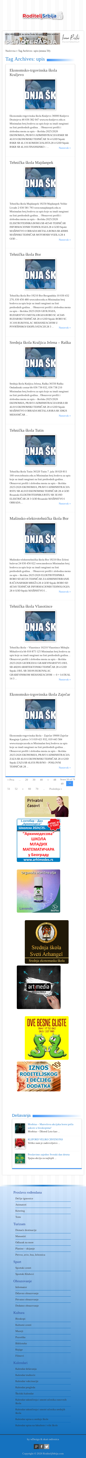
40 (41, 779)
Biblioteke (21, 1343)
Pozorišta (20, 1337)
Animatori (20, 1204)
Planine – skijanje (25, 1248)
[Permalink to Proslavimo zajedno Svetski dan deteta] (20, 1163)
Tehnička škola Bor (25, 254)
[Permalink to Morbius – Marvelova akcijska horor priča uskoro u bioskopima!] (20, 1132)
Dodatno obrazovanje (27, 1305)
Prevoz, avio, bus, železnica (30, 1254)
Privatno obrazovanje (27, 1299)
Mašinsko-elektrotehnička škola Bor (39, 518)
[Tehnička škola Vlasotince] (40, 640)
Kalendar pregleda (25, 1387)
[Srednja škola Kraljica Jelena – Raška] (40, 377)
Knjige (19, 1349)
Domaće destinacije (26, 1230)
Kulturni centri (23, 1324)
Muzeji (19, 1331)
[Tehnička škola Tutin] (40, 464)
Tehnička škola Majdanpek (31, 162)
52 (16, 788)
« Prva (10, 779)
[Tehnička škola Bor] (40, 289)
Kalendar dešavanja (26, 1368)
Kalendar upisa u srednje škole (31, 1419)
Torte (18, 1216)
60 (29, 788)
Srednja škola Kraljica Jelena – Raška (40, 342)
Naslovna (10, 50)
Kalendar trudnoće (25, 1374)
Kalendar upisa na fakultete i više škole (36, 1425)
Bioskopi (20, 1318)
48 (54, 779)
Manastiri (20, 1236)
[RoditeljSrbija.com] (43, 18)
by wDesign (33, 1439)
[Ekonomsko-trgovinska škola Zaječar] (40, 729)
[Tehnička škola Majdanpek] (40, 197)
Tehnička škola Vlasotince (31, 606)
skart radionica (51, 1439)
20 (26, 779)
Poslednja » (55, 788)
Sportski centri (23, 1267)
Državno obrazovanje (27, 1293)
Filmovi (19, 1355)
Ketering (20, 1210)
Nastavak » (65, 147)
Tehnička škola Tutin (27, 430)
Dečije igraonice (24, 1198)
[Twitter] (46, 1446)
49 (62, 783)
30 (34, 779)
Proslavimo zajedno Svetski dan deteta (49, 1154)
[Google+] (36, 1446)
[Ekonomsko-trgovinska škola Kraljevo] (40, 109)
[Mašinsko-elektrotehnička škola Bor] (40, 553)
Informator (21, 1287)
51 (8, 788)
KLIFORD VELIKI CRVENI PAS (45, 1139)
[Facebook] (41, 1446)
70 (37, 788)
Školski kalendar (24, 1393)
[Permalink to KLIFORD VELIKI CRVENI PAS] (20, 1147)
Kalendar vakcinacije (26, 1381)
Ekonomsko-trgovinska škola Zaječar (40, 694)
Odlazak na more (24, 1242)
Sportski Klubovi (24, 1273)
